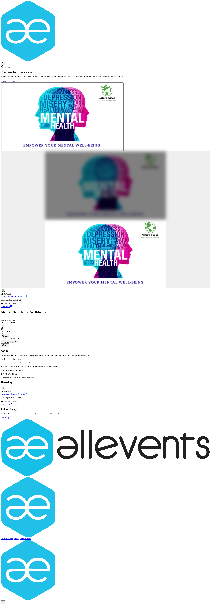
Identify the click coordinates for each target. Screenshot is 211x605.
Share (6, 337)
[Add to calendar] (3, 325)
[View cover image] (62, 116)
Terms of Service (25, 539)
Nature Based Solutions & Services (13, 296)
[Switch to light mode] (3, 63)
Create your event (7, 539)
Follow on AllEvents (8, 81)
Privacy (16, 539)
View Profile (5, 307)
